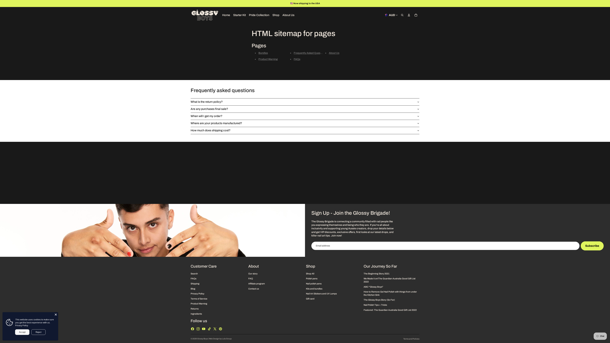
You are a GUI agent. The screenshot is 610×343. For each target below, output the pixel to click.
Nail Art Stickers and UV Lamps (321, 294)
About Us (334, 53)
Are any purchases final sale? (209, 109)
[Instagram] (198, 329)
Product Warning (268, 59)
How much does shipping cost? (210, 130)
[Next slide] (606, 3)
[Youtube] (204, 329)
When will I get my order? (206, 116)
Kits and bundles (314, 288)
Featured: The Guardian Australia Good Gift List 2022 (390, 310)
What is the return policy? (207, 101)
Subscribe (592, 245)
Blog (193, 288)
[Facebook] (192, 329)
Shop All (310, 273)
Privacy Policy (197, 294)
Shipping (195, 283)
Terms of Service (199, 298)
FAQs (297, 59)
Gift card (310, 298)
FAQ (250, 278)
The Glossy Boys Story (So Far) (379, 300)
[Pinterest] (220, 329)
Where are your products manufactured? (216, 123)
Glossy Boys (202, 339)
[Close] (55, 314)
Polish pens (311, 278)
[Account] (408, 15)
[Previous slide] (3, 3)
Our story (253, 273)
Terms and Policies (411, 339)
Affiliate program (256, 283)
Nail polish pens (314, 283)
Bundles (263, 53)
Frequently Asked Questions (310, 53)
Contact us (253, 288)
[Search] (402, 15)
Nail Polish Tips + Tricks (375, 305)
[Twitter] (215, 329)
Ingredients (196, 314)
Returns (195, 309)
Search (194, 273)
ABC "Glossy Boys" (373, 287)
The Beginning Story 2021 (377, 273)
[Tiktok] (209, 329)
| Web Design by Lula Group (220, 339)
